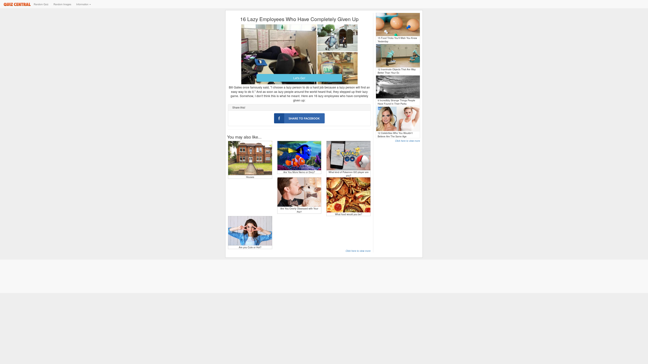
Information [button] (82, 4)
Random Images (62, 4)
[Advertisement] (398, 193)
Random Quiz (41, 4)
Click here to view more (358, 250)
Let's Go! (299, 78)
